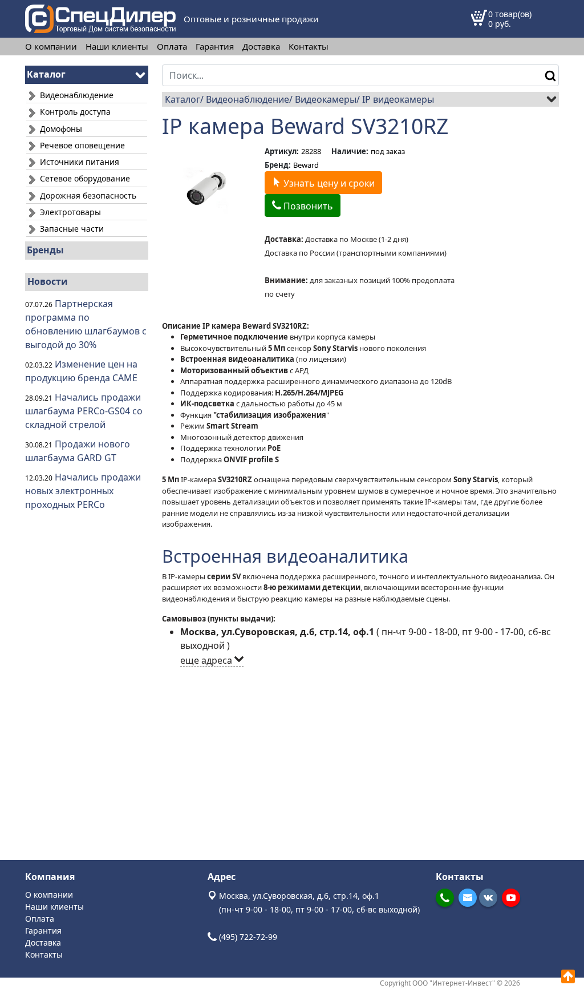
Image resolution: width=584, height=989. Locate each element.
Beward (306, 165)
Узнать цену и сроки (328, 183)
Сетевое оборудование (84, 178)
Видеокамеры (325, 99)
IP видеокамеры (398, 99)
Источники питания (78, 161)
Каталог (182, 99)
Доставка (261, 46)
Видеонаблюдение (75, 95)
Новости (47, 281)
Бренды (45, 250)
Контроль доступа (74, 111)
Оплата (172, 46)
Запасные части (71, 228)
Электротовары (69, 212)
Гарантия (215, 46)
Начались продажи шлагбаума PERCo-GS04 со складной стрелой (84, 411)
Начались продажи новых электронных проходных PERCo (83, 491)
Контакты (308, 46)
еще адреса (207, 660)
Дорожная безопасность (87, 195)
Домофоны (60, 128)
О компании (51, 46)
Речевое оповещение (81, 145)
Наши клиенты (117, 46)
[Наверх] (568, 976)
